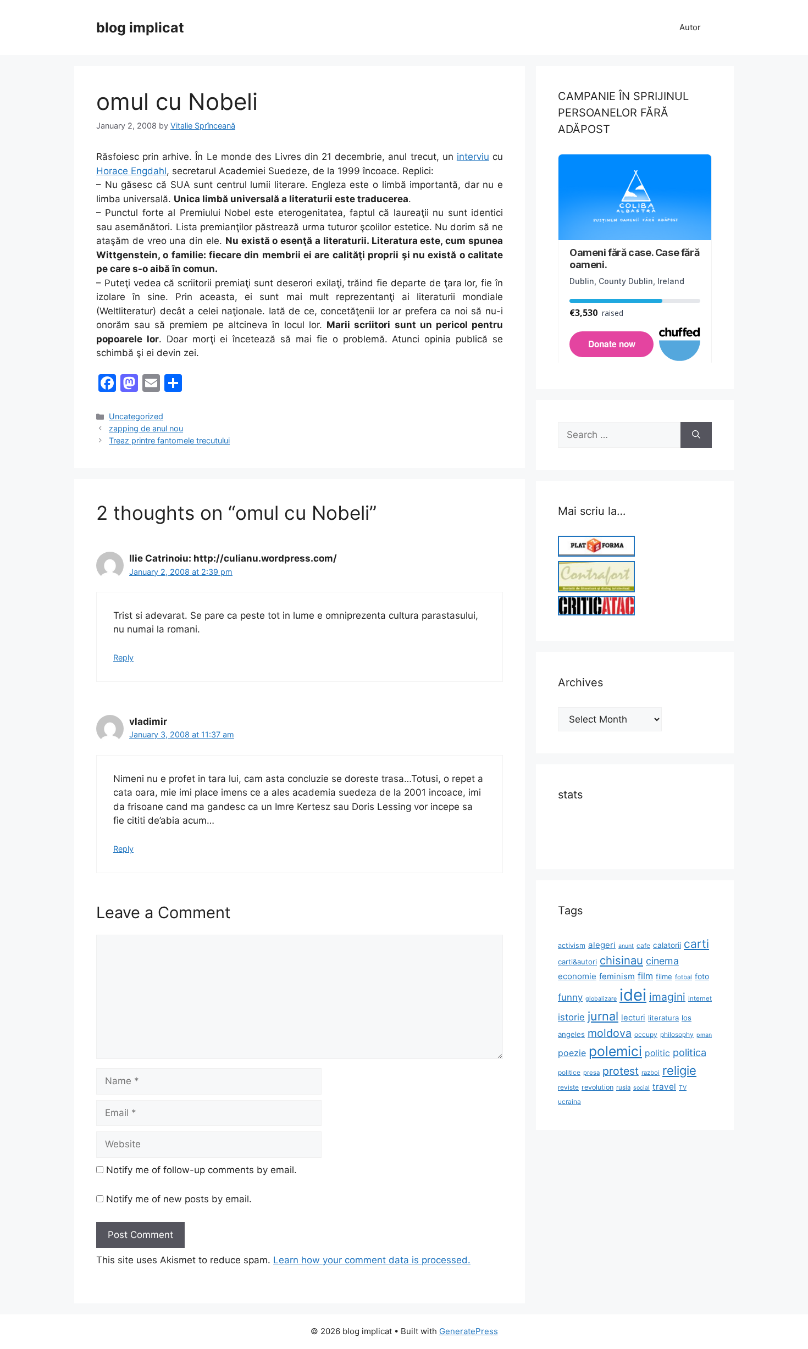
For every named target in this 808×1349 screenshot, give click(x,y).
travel (664, 1086)
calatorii (667, 945)
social (641, 1087)
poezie (572, 1053)
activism (571, 945)
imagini (667, 996)
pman (704, 1035)
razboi (650, 1072)
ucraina (569, 1101)
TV (683, 1087)
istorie (571, 1017)
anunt (626, 946)
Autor (690, 27)
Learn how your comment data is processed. (372, 1259)
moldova (610, 1033)
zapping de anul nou (146, 428)
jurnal (603, 1016)
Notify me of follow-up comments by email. (201, 1169)
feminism (617, 976)
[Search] (696, 435)
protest (620, 1071)
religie (679, 1070)
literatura (663, 1017)
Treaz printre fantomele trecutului (169, 440)
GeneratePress (468, 1331)
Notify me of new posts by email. (179, 1198)
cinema (662, 961)
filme (664, 976)
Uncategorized (136, 416)
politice (569, 1072)
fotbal (683, 977)
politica (689, 1052)
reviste (568, 1087)
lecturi (633, 1018)
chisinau (621, 960)
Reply (123, 657)
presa (591, 1072)
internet (700, 998)
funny (570, 997)
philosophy (677, 1034)
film (645, 975)
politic (657, 1053)
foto (702, 976)
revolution (597, 1087)
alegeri (602, 945)
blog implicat (140, 27)
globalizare (601, 998)
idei (632, 994)
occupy (645, 1034)
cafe (643, 945)
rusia (623, 1087)
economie (577, 976)
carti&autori (577, 961)
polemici (615, 1051)
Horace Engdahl (131, 170)
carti (696, 944)
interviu (473, 156)
